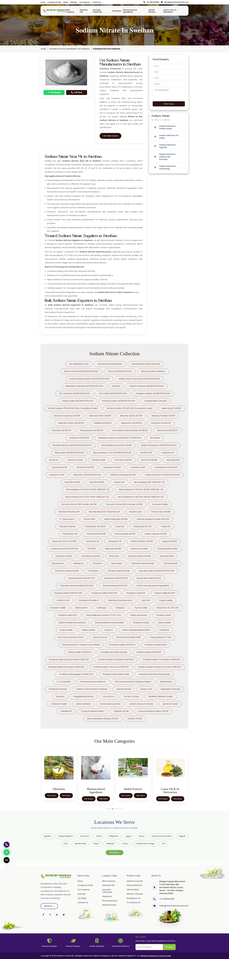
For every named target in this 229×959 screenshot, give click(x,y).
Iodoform (108, 630)
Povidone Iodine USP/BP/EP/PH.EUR (118, 401)
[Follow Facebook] (43, 914)
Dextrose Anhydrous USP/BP (67, 415)
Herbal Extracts (152, 11)
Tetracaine (93, 570)
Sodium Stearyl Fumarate (141, 704)
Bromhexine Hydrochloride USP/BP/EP (130, 430)
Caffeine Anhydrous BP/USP (123, 474)
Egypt (128, 836)
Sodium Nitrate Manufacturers (95, 251)
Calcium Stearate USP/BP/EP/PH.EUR (146, 386)
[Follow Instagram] (50, 914)
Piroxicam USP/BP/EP (161, 423)
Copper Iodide (165, 600)
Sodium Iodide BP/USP (165, 593)
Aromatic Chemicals (97, 11)
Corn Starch (108, 696)
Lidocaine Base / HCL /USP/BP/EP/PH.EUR (112, 452)
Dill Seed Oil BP (98, 460)
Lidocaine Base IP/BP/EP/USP (81, 578)
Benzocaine (116, 563)
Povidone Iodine (163, 615)
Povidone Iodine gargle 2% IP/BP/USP (76, 674)
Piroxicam (97, 563)
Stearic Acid (146, 689)
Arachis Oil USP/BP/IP (79, 437)
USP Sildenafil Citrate (79, 364)
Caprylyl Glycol (100, 637)
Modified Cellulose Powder (160, 696)
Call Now (77, 92)
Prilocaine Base (170, 563)
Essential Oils (83, 11)
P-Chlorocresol (67, 519)
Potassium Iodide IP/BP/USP (104, 593)
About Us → (49, 906)
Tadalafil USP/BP (121, 711)
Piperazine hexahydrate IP (120, 600)
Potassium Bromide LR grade (114, 652)
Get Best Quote (110, 135)
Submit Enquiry (169, 104)
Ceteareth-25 (114, 541)
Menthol (116, 386)
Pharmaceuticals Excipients (93, 681)
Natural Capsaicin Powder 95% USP (153, 519)
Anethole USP (167, 452)
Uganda (47, 836)
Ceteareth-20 (92, 541)
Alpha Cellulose (83, 704)
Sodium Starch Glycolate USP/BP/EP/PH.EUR (139, 378)
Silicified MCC (166, 681)
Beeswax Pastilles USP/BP (163, 415)
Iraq (65, 843)
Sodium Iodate (88, 630)
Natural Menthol (134, 885)
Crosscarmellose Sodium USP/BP (153, 711)
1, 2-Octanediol (64, 681)
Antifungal (101, 607)
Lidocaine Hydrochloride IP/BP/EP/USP (156, 570)
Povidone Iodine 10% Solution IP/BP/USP (66, 667)
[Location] (154, 887)
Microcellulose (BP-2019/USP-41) (149, 482)
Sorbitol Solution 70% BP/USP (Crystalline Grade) (129, 408)
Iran (164, 843)
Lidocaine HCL (58, 563)
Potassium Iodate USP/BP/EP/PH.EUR (153, 393)
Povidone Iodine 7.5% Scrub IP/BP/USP (111, 667)
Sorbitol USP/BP (135, 718)
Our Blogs (82, 898)
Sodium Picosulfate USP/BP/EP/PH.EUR (159, 445)
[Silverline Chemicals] (54, 10)
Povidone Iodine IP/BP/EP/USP (68, 593)
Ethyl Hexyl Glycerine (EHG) (71, 637)
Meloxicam (78, 563)
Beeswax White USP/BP (100, 415)
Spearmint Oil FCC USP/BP (64, 541)
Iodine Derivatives (138, 615)
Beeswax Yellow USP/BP (131, 415)
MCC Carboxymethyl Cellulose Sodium (133, 681)
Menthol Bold (133, 889)
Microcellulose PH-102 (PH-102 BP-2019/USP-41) (141, 489)
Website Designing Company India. (155, 955)
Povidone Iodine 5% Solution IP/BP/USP (116, 659)
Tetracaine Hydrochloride (67, 570)
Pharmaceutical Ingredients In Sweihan (69, 49)
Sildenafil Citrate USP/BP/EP (71, 423)
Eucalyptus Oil (133, 898)
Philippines (114, 836)
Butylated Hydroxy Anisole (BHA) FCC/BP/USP (119, 437)
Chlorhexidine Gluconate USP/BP (116, 445)
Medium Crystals (135, 894)
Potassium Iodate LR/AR (156, 644)
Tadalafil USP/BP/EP (102, 423)
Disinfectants (81, 607)
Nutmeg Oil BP (173, 460)
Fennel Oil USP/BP (149, 460)
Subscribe (169, 947)
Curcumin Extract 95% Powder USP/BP (79, 504)
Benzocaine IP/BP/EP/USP (149, 578)
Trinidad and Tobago (145, 843)
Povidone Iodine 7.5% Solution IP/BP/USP (161, 659)
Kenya (141, 836)
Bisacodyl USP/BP (113, 548)
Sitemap (73, 2)
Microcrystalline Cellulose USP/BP (102, 718)
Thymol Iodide (140, 607)
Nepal (96, 843)
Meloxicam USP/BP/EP (131, 423)
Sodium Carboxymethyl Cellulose (91, 689)
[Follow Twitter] (57, 914)
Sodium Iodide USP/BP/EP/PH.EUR (77, 401)
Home (43, 2)
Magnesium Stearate (170, 689)
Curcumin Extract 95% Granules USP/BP (124, 504)
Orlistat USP (119, 482)
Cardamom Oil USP (112, 467)
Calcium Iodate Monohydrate (72, 622)
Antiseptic (120, 607)
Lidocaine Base (167, 556)
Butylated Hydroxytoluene (110, 364)
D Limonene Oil (133, 902)
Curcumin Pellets (160, 504)
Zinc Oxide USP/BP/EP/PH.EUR (113, 393)
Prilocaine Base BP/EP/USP (115, 585)
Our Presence (84, 2)
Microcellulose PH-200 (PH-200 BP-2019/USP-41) (141, 497)
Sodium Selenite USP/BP (156, 533)
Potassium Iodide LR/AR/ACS (122, 644)
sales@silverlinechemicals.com (175, 2)
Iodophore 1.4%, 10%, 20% (167, 607)
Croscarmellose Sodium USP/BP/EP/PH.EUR (89, 378)
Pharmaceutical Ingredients (130, 11)
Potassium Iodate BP (135, 593)
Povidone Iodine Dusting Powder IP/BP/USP (69, 659)
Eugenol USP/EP (169, 541)
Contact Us (96, 2)
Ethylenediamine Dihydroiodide (109, 622)
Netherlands (80, 843)
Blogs (65, 2)
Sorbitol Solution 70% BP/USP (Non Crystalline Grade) (73, 408)
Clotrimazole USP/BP (96, 533)
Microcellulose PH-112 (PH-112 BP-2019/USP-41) (87, 497)
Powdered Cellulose (58, 689)
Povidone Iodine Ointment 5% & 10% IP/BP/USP (159, 667)
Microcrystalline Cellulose (153, 371)
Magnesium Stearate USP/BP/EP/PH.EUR (84, 386)
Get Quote (51, 799)
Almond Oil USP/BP (85, 467)
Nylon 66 (146, 600)
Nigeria (182, 836)
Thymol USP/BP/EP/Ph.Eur (120, 371)
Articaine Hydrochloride (118, 570)
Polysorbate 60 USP (142, 526)
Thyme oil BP (89, 519)
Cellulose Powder (59, 704)
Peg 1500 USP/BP (72, 482)
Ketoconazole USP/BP (125, 533)
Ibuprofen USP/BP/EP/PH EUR (87, 474)
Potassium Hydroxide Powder (116, 674)
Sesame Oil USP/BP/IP (167, 430)
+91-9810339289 (152, 2)
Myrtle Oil (53, 460)
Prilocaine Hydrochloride (142, 563)
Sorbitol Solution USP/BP (142, 541)
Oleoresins (116, 11)
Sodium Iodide (66, 630)
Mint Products (70, 11)
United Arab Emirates (162, 836)
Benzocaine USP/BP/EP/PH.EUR (69, 452)
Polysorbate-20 (69, 533)
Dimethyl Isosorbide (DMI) (128, 637)
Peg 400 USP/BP (96, 482)
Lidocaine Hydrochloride (139, 556)
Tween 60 (165, 526)
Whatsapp (55, 92)
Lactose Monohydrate (110, 704)
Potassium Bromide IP (89, 600)
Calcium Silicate (123, 689)
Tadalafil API (66, 711)
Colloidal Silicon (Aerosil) (155, 401)
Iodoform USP (63, 600)
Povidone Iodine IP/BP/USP (148, 652)
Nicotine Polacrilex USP (69, 511)
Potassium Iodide (58, 607)
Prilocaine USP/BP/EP (61, 430)
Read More (114, 853)
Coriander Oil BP (137, 467)
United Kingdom (65, 836)
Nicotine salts (135, 511)
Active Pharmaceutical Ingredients (153, 585)
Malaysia (110, 843)
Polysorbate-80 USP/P (95, 526)
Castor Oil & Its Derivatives (170, 11)
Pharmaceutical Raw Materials (145, 364)
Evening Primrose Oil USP (166, 467)
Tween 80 (119, 526)
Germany (84, 836)
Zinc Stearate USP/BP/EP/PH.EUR (74, 393)
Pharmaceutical (109, 900)
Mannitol (60, 696)
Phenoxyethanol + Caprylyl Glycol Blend (81, 644)
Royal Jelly (114, 556)
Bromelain (155, 437)
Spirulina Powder (170, 704)
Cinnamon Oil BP (75, 460)
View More (66, 799)
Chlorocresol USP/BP (161, 511)
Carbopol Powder (63, 556)
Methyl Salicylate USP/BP (116, 519)
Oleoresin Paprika (67, 526)
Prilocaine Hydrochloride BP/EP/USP (76, 585)
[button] (106, 808)
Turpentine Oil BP (59, 467)
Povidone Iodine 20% (67, 615)
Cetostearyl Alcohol (90, 556)
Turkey (125, 843)
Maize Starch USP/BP (171, 408)
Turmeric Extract (131, 696)
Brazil (98, 836)
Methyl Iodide (164, 622)
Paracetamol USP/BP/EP (91, 430)
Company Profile (54, 2)
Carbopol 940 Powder (167, 548)
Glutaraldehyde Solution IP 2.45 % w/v (103, 615)
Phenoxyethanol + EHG (160, 637)
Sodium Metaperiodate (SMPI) (136, 630)
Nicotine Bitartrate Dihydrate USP (104, 511)
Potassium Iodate (141, 622)
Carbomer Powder (139, 548)
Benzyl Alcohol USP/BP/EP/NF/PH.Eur (81, 371)
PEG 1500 (91, 548)
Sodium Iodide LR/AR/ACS (79, 652)
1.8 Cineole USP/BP (123, 460)
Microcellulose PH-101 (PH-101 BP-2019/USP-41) (87, 489)
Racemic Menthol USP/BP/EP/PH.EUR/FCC (72, 445)
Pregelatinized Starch (83, 696)
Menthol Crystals (135, 881)
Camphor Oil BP (56, 474)
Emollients (164, 630)
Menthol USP (146, 452)
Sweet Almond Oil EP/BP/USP (64, 548)
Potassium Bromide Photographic (154, 674)
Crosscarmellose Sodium (92, 711)
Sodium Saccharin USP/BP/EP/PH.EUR (162, 474)
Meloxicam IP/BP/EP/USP (116, 578)
